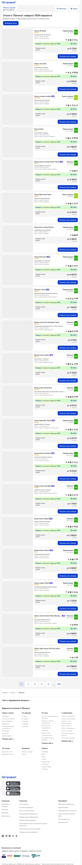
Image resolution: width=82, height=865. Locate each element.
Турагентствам (63, 807)
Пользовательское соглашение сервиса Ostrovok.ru (33, 825)
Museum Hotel (40, 289)
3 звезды (25, 721)
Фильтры (62, 9)
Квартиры (45, 730)
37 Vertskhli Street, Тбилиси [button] (42, 619)
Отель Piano (39, 129)
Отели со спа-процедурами (66, 722)
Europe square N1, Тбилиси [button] (42, 100)
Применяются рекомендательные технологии (57, 864)
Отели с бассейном (68, 728)
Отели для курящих (68, 738)
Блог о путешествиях (26, 811)
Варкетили (6, 724)
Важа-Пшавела (7, 721)
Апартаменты (46, 728)
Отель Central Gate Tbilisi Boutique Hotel (47, 616)
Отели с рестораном (69, 719)
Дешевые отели (7, 754)
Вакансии (5, 813)
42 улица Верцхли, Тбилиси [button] (42, 165)
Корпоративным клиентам (67, 811)
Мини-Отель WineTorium (44, 227)
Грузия (13, 693)
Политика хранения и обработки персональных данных (21, 864)
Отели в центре (27, 752)
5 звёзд (24, 716)
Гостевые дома (47, 735)
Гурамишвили (6, 736)
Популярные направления (28, 814)
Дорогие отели (7, 752)
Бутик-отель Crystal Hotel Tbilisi (46, 162)
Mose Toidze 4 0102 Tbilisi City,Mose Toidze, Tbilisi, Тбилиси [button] (49, 391)
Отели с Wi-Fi (66, 726)
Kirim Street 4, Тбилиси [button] (41, 133)
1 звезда (25, 726)
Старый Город (46, 767)
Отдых (24, 754)
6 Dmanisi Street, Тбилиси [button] (41, 554)
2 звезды (25, 724)
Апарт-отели (46, 733)
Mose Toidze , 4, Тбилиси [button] (41, 359)
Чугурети (45, 769)
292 (59, 684)
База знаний (23, 804)
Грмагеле (5, 733)
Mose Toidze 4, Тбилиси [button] (41, 67)
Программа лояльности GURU (29, 829)
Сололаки (45, 764)
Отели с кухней (67, 731)
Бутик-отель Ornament (43, 388)
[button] (9, 8)
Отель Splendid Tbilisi (42, 420)
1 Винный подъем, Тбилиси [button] (42, 198)
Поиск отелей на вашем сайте (66, 815)
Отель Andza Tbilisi (41, 583)
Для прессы (6, 816)
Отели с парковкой (68, 716)
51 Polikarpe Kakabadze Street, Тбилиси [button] (45, 587)
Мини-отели (46, 725)
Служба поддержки (26, 807)
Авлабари (5, 716)
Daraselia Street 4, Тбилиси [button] (42, 424)
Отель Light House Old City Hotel (47, 648)
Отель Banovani (40, 257)
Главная (4, 693)
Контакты (5, 809)
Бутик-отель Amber (41, 355)
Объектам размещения (66, 804)
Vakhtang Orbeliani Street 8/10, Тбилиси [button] (45, 293)
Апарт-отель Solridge (42, 486)
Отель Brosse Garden (42, 453)
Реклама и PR (63, 822)
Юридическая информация (28, 817)
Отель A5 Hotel (40, 31)
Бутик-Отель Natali (41, 519)
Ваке (43, 754)
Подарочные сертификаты (28, 832)
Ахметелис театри (8, 719)
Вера (43, 757)
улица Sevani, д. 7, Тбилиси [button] (42, 261)
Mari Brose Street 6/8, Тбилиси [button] (43, 457)
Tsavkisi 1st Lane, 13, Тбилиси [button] (42, 490)
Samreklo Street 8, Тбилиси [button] (42, 652)
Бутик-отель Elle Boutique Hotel (46, 322)
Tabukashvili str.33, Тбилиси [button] (42, 35)
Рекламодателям (64, 819)
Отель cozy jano (40, 63)
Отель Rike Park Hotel (42, 194)
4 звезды (25, 719)
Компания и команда (6, 805)
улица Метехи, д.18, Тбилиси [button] (42, 230)
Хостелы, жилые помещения (47, 722)
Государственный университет (8, 727)
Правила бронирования (27, 820)
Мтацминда (46, 762)
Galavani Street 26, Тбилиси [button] (42, 521)
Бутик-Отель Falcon (41, 550)
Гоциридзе (5, 731)
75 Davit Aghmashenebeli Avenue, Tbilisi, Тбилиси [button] (48, 326)
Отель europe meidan (42, 96)
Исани (44, 759)
